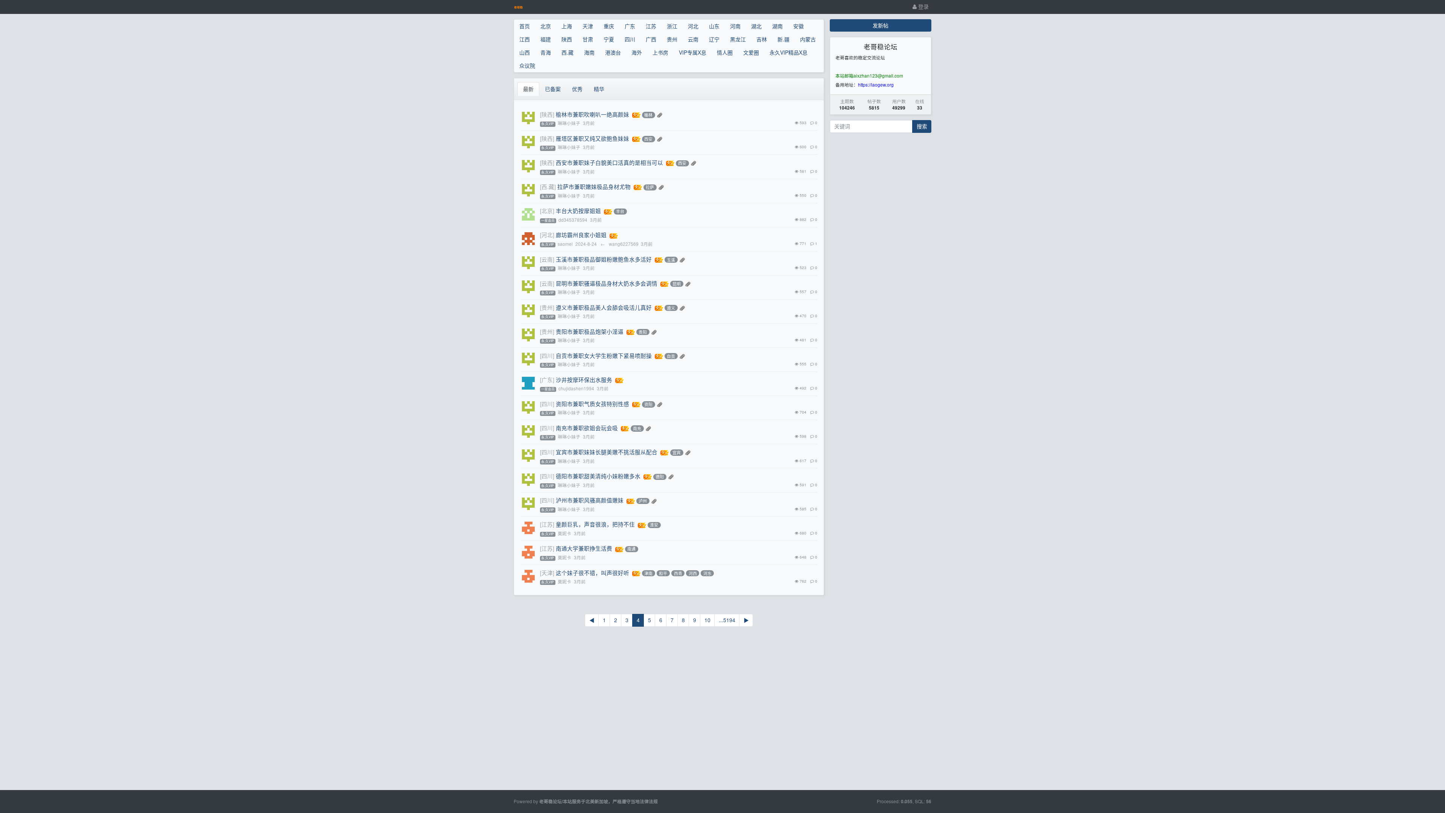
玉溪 (671, 260)
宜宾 (676, 452)
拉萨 (650, 187)
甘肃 (588, 39)
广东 (630, 26)
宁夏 (609, 39)
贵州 (672, 39)
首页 (524, 26)
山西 (524, 52)
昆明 (676, 284)
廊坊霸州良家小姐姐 (581, 235)
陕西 (566, 39)
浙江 (672, 26)
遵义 (671, 308)
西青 (678, 573)
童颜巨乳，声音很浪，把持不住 (595, 524)
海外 (636, 52)
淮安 (654, 525)
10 (707, 620)
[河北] (547, 235)
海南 (589, 52)
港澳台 (613, 52)
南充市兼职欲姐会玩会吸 (587, 428)
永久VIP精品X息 (789, 52)
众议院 (527, 65)
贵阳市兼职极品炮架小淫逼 (590, 331)
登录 (923, 6)
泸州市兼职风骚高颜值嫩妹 (590, 500)
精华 (599, 89)
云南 (693, 39)
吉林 (761, 39)
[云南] (547, 259)
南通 (631, 549)
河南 (735, 26)
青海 (545, 52)
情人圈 (725, 52)
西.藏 (567, 52)
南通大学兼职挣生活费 (584, 548)
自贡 (671, 356)
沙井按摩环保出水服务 (584, 380)
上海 (566, 26)
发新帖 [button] (880, 25)
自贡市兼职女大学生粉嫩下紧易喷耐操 (604, 355)
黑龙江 (738, 39)
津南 (648, 573)
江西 (524, 39)
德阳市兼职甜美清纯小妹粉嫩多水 (598, 476)
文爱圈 (751, 52)
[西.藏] (548, 186)
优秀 (577, 89)
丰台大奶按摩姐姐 (578, 211)
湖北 (756, 26)
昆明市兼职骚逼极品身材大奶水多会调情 (606, 283)
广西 (651, 39)
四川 (630, 39)
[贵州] (547, 307)
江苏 (651, 26)
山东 (714, 26)
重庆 (609, 26)
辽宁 (714, 39)
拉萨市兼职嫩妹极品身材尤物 (594, 186)
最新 (528, 89)
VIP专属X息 (692, 52)
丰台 (620, 212)
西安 (648, 139)
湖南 (777, 26)
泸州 (643, 501)
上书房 (660, 52)
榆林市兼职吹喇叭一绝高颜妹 (592, 114)
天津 (588, 26)
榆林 (648, 115)
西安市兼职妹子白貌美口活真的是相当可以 (609, 162)
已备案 (553, 89)
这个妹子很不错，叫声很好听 (592, 573)
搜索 (922, 126)
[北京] (547, 211)
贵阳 (643, 332)
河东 (707, 573)
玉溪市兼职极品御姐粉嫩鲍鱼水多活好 (604, 259)
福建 (545, 39)
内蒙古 (808, 39)
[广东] (547, 380)
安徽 (798, 26)
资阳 (648, 404)
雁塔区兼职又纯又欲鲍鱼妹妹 (592, 138)
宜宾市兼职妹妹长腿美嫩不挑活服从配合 (606, 452)
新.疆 (783, 39)
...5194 (727, 620)
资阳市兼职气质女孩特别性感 (592, 404)
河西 (693, 573)
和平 (663, 573)
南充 (637, 428)
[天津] (547, 573)
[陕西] (547, 114)
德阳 (660, 477)
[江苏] (547, 524)
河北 (693, 26)
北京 (545, 26)
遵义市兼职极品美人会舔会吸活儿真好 (604, 307)
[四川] (547, 355)
